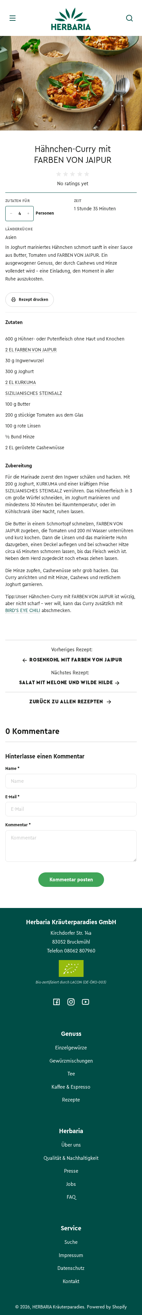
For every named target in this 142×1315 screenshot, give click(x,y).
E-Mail (12, 797)
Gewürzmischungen (71, 1061)
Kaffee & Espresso (71, 1087)
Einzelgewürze (71, 1047)
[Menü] (12, 18)
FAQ (71, 1197)
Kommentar (18, 825)
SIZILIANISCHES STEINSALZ (33, 393)
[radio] (58, 174)
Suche (71, 1242)
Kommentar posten (71, 879)
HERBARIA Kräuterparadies (58, 1306)
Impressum (71, 1255)
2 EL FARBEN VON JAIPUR (30, 349)
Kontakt (71, 1281)
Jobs (71, 1184)
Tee (71, 1073)
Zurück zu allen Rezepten (67, 701)
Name (12, 768)
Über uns (71, 1145)
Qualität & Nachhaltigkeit (71, 1158)
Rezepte (71, 1099)
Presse (71, 1171)
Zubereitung (18, 465)
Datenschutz (71, 1268)
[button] (129, 18)
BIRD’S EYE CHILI (22, 610)
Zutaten (13, 322)
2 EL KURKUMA (20, 382)
